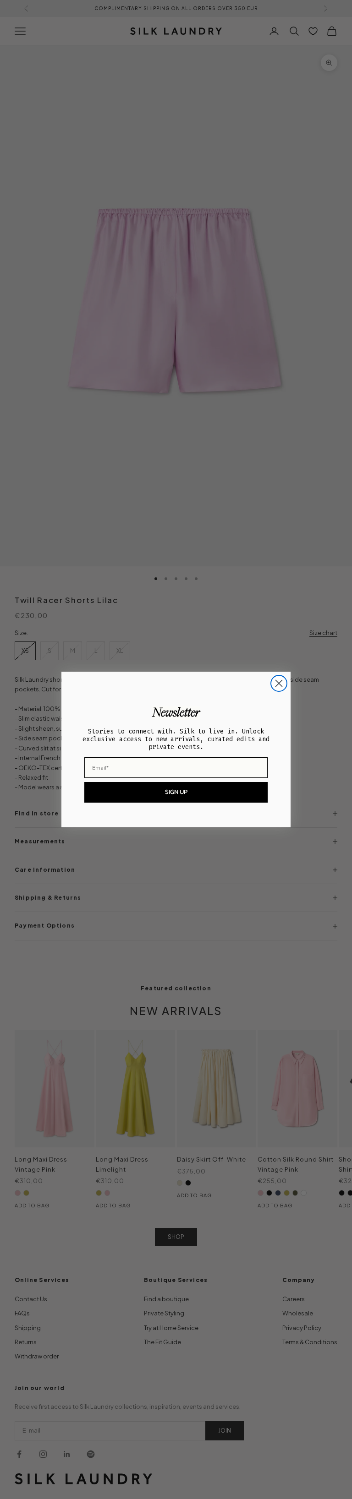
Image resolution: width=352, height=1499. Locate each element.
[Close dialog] (279, 683)
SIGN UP (176, 792)
